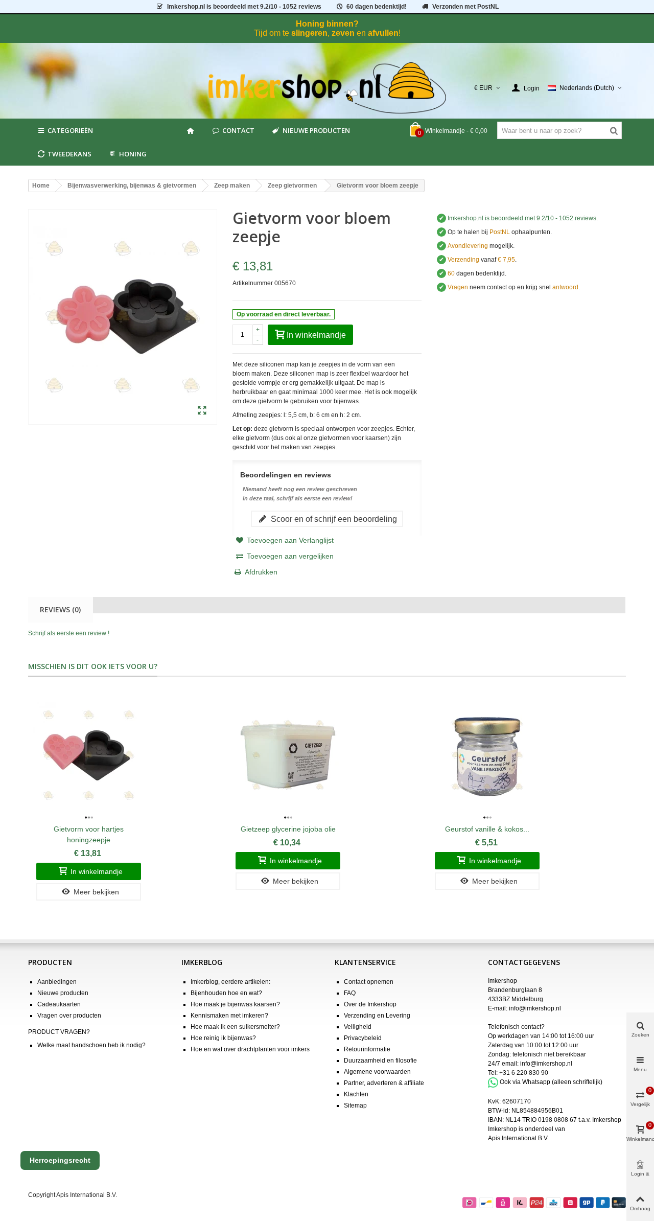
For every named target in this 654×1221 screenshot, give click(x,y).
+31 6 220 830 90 (523, 1072)
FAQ (350, 993)
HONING (133, 153)
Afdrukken (261, 572)
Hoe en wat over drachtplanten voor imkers (250, 1049)
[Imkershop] (327, 87)
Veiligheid (357, 1026)
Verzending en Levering (377, 1015)
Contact (238, 130)
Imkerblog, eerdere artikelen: (230, 981)
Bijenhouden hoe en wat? (226, 993)
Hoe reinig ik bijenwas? (223, 1038)
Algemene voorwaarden (377, 1071)
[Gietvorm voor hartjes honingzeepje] (88, 755)
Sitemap (355, 1105)
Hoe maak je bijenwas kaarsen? (235, 1004)
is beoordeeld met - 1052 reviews (244, 6)
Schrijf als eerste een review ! (68, 633)
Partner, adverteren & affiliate (384, 1083)
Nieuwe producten (316, 130)
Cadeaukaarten (59, 1004)
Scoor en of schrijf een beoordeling (333, 518)
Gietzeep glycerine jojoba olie (288, 829)
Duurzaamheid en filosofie (380, 1060)
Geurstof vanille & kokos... (487, 829)
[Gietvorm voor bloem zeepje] (202, 411)
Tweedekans (69, 153)
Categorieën (70, 130)
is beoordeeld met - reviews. (523, 218)
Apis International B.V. (518, 1138)
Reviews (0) (60, 609)
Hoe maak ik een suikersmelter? (235, 1026)
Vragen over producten (69, 1015)
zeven (343, 33)
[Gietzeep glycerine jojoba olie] (287, 755)
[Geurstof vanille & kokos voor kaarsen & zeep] (487, 755)
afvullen (383, 33)
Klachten (356, 1094)
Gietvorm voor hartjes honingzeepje (89, 834)
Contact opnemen (368, 981)
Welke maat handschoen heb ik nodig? (91, 1045)
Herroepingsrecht (60, 1160)
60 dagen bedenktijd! (376, 6)
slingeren (309, 33)
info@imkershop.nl (535, 1008)
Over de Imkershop (370, 1004)
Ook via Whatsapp (525, 1082)
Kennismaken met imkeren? (229, 1015)
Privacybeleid (363, 1038)
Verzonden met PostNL (465, 6)
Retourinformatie (367, 1049)
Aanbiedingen (57, 981)
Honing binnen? (327, 23)
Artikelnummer (252, 283)
